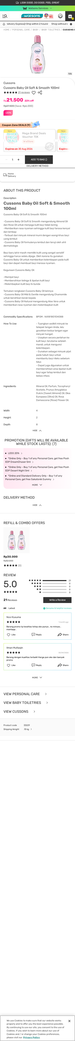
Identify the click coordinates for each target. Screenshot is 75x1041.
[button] (70, 16)
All (4, 608)
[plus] (18, 159)
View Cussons (16, 711)
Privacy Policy (31, 1037)
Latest (12, 608)
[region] (37, 1028)
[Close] (69, 1021)
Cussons (9, 83)
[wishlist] (33, 92)
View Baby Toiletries (22, 703)
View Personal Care (22, 694)
